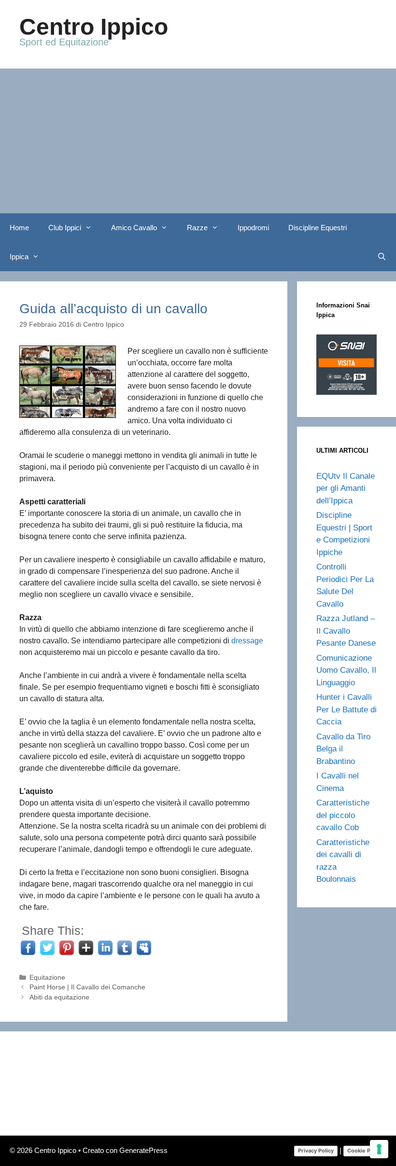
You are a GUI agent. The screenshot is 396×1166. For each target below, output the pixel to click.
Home (19, 227)
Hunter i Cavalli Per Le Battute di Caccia (346, 709)
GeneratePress (143, 1150)
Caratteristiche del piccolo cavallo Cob (342, 815)
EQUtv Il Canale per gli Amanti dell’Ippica (345, 488)
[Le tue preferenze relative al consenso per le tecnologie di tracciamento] (379, 1149)
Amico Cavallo (134, 227)
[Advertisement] (198, 140)
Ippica (19, 256)
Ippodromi (253, 227)
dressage (247, 641)
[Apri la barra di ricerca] (382, 256)
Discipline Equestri (317, 227)
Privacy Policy (316, 1150)
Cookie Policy (364, 1150)
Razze (197, 227)
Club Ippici (64, 227)
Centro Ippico (93, 27)
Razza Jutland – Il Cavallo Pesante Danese (346, 631)
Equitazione (47, 977)
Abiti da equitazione (59, 997)
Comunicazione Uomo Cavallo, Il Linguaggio (346, 670)
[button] (91, 227)
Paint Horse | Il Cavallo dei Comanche (87, 987)
